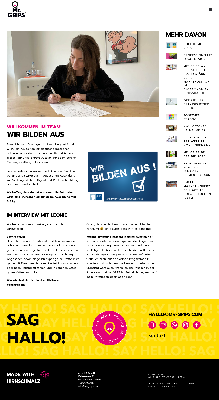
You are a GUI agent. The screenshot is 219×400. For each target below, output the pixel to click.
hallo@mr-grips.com (88, 386)
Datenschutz (176, 383)
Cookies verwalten (162, 386)
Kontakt (157, 335)
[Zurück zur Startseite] (17, 9)
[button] (210, 9)
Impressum (156, 383)
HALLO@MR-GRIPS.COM (175, 314)
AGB (191, 383)
